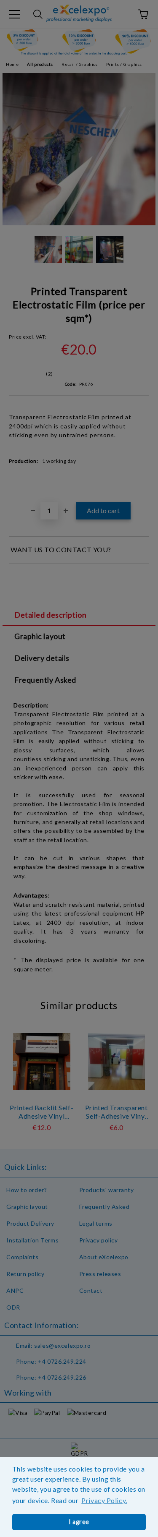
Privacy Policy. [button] (104, 1500)
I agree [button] (79, 1521)
